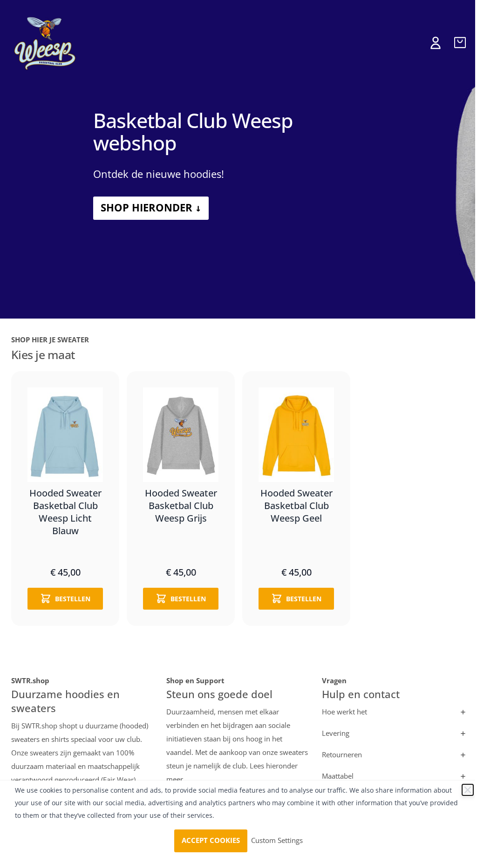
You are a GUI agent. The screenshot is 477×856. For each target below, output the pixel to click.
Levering (335, 733)
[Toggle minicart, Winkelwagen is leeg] (460, 42)
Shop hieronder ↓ (151, 208)
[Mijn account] (435, 43)
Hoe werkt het (344, 712)
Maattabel (338, 776)
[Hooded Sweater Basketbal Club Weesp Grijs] (180, 434)
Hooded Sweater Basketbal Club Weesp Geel (296, 506)
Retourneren (342, 755)
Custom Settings (277, 840)
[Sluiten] (467, 789)
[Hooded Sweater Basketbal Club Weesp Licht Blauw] (65, 434)
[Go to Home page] (46, 42)
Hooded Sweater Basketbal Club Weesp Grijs (181, 506)
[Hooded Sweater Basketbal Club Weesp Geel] (296, 434)
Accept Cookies (211, 840)
